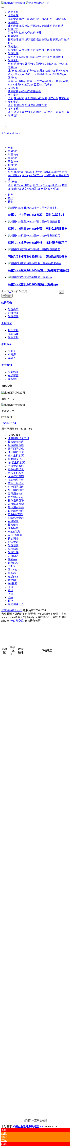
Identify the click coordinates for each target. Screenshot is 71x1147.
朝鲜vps (55, 188)
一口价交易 (17, 620)
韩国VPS (13, 154)
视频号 (12, 358)
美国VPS (13, 158)
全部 (10, 63)
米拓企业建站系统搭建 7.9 (28, 1126)
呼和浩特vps (51, 175)
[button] (7, 133)
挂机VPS (13, 165)
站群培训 (13, 316)
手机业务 (6, 344)
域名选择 (13, 333)
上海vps (27, 171)
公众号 (12, 351)
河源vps (16, 175)
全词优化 (6, 323)
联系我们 (13, 379)
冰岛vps (26, 188)
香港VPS (13, 151)
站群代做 (6, 302)
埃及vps (35, 188)
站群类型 (13, 309)
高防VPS (13, 161)
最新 (10, 201)
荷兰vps (47, 185)
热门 (10, 198)
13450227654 (8, 423)
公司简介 (13, 372)
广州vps (37, 171)
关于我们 (6, 365)
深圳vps (47, 171)
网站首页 (13, 12)
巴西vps (45, 188)
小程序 (12, 354)
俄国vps (37, 185)
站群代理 (13, 313)
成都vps (56, 171)
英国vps (18, 185)
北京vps (18, 171)
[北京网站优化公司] (35, 3)
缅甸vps (16, 188)
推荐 (10, 194)
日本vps (27, 185)
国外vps (12, 181)
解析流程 (13, 337)
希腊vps (56, 185)
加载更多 (7, 295)
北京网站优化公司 (11, 610)
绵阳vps (26, 175)
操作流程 (13, 330)
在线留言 (13, 375)
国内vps (12, 168)
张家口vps (37, 175)
